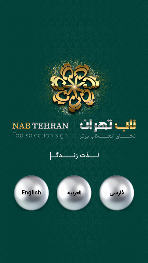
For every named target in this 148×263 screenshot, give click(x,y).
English (31, 192)
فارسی (116, 192)
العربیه (74, 192)
